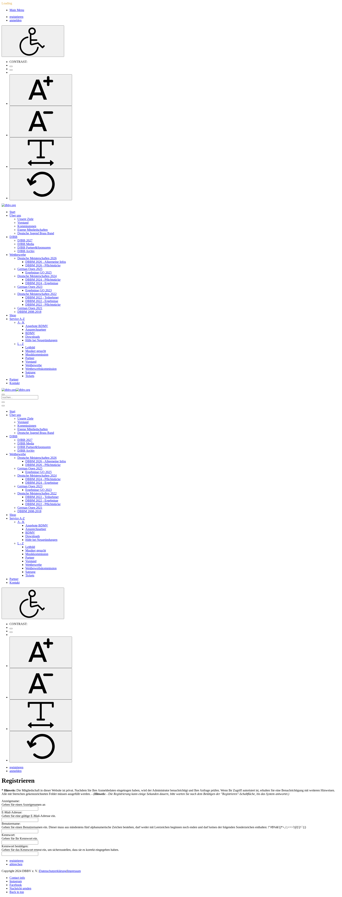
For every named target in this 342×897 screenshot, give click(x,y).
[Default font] (41, 184)
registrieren (16, 16)
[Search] (3, 394)
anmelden (16, 20)
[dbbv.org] (9, 205)
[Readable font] (41, 153)
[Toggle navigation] (3, 402)
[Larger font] (41, 90)
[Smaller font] (41, 121)
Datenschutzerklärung (52, 871)
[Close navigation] (3, 405)
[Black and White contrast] (11, 70)
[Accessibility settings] (33, 41)
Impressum (74, 871)
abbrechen (16, 864)
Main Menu (17, 10)
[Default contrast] (11, 66)
